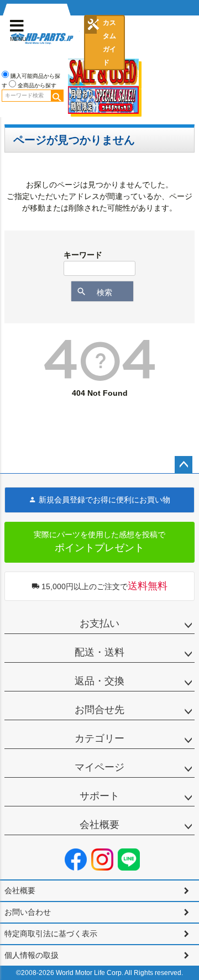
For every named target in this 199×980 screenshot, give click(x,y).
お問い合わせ (27, 912)
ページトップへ (183, 465)
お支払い (99, 623)
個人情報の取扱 (31, 955)
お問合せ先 (99, 709)
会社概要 (99, 824)
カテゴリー (99, 738)
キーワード (83, 254)
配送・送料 (99, 652)
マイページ (99, 767)
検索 (57, 95)
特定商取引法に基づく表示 (50, 933)
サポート (99, 795)
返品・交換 (99, 680)
